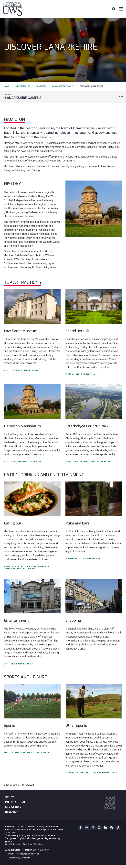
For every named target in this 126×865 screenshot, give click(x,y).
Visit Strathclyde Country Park (86, 461)
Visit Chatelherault (78, 374)
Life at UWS (13, 807)
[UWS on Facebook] (80, 827)
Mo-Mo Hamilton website (81, 559)
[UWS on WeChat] (111, 827)
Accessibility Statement (19, 858)
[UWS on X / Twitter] (93, 827)
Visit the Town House (18, 664)
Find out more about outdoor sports (28, 753)
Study (9, 797)
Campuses (41, 86)
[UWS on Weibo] (118, 827)
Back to (23, 96)
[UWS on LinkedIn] (105, 827)
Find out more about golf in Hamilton (90, 773)
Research (11, 811)
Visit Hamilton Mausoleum (21, 461)
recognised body (13, 838)
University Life (22, 86)
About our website (13, 850)
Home (7, 86)
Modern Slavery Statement (37, 850)
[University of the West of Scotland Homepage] (12, 9)
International (15, 802)
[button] (113, 9)
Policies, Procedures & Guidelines (23, 854)
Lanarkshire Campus (63, 86)
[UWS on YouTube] (86, 827)
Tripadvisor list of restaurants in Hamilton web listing (26, 568)
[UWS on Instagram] (99, 827)
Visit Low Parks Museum (19, 370)
